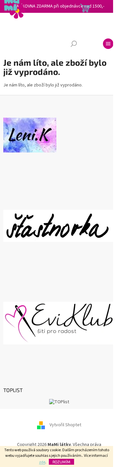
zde (42, 462)
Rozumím (61, 461)
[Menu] (108, 43)
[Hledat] (73, 43)
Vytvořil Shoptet (65, 425)
